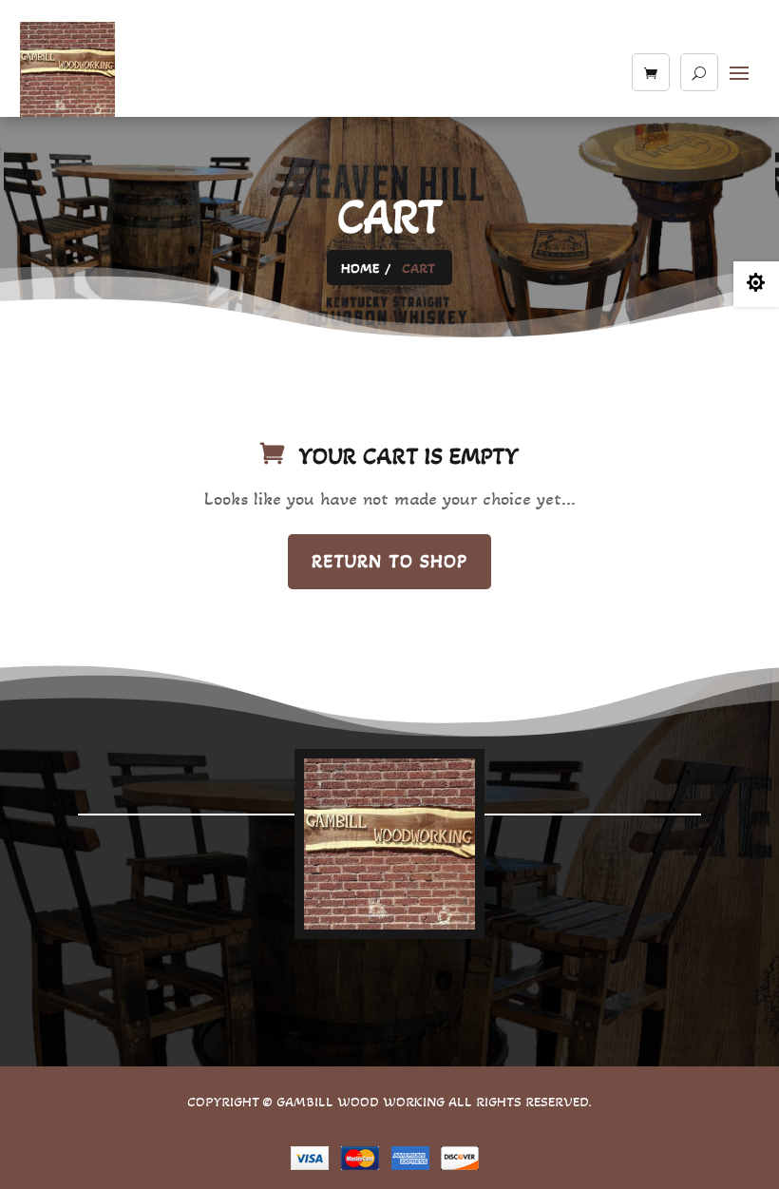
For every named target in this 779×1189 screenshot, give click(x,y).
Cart (418, 268)
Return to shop (389, 561)
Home (360, 268)
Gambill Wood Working (362, 1101)
